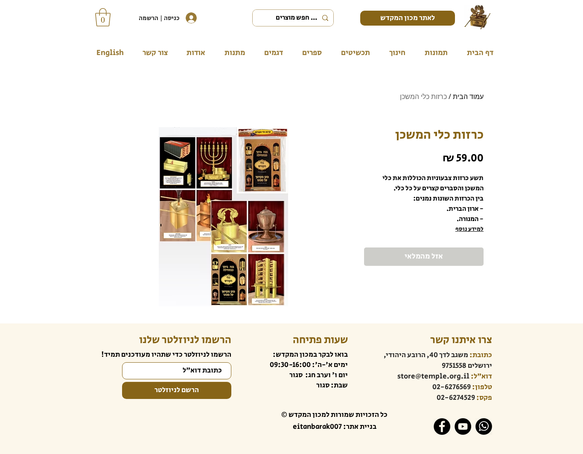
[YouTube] (463, 426)
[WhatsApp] (483, 426)
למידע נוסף (469, 229)
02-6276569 (451, 387)
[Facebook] (442, 426)
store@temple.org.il (433, 376)
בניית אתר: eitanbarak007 (334, 427)
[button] (103, 17)
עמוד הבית (468, 96)
